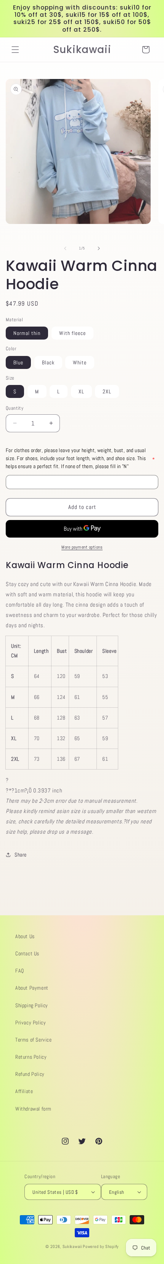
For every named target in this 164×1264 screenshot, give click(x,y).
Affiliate (24, 1091)
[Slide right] (98, 248)
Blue (18, 362)
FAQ (19, 970)
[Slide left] (65, 248)
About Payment (31, 987)
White (80, 362)
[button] (15, 49)
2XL (107, 391)
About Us (25, 936)
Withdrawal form (33, 1108)
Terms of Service (33, 1039)
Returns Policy (31, 1056)
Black (48, 362)
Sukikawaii (72, 1246)
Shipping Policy (31, 1005)
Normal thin (26, 333)
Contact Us (27, 953)
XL (81, 391)
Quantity (14, 408)
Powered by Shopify (101, 1246)
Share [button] (20, 854)
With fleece (72, 333)
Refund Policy (30, 1074)
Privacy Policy (30, 1022)
